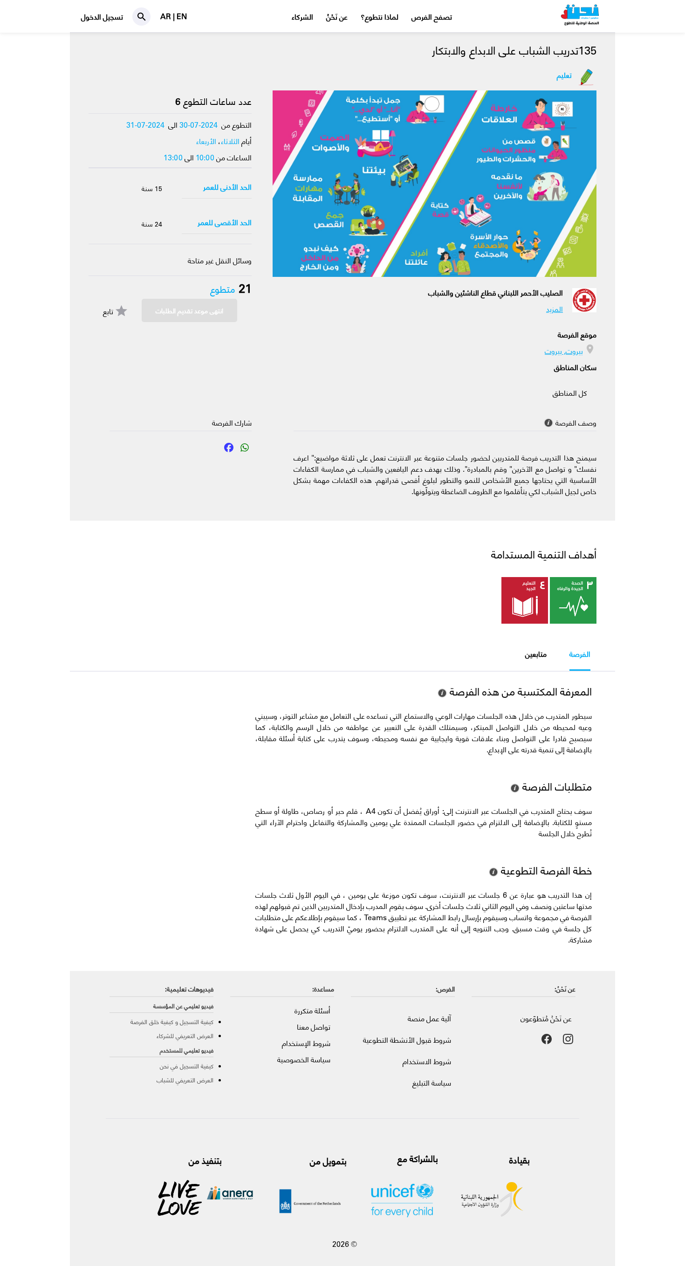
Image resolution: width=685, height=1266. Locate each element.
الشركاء (302, 16)
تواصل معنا (313, 1027)
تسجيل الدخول (102, 16)
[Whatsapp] (245, 451)
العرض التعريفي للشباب (185, 1080)
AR (166, 16)
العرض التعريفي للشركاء (185, 1035)
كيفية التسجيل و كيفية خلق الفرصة (171, 1021)
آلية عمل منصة (429, 1018)
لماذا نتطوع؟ (379, 16)
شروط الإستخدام (306, 1043)
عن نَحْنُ (337, 16)
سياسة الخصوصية (303, 1059)
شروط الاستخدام (427, 1061)
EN (182, 16)
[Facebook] (229, 451)
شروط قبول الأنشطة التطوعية (407, 1040)
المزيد (554, 309)
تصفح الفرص (431, 16)
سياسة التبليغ (431, 1082)
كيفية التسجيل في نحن (186, 1066)
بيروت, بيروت (564, 351)
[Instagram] (568, 1039)
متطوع (222, 289)
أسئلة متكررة (312, 1010)
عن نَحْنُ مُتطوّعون (546, 1018)
